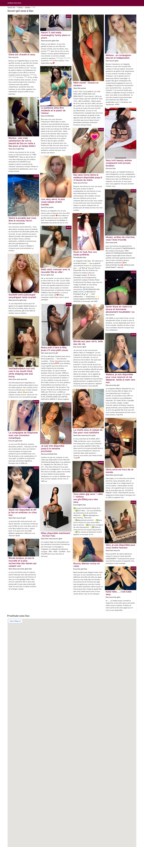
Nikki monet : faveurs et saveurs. (85, 84)
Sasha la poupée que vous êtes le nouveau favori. (22, 219)
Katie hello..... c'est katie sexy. (118, 593)
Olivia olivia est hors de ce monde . (119, 470)
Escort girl (11, 7)
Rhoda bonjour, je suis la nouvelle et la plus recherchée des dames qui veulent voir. (22, 562)
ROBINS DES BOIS (14, 3)
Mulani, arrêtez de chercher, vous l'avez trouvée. (120, 238)
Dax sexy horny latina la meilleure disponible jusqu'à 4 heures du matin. (87, 177)
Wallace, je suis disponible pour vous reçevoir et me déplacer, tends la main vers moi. (120, 378)
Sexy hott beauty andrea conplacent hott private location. (119, 163)
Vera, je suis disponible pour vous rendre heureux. (120, 546)
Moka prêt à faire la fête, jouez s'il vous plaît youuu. (55, 348)
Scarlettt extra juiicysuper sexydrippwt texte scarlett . (23, 296)
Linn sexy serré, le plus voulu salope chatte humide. (53, 202)
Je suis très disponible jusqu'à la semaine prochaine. (52, 448)
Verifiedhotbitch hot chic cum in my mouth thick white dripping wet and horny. (22, 372)
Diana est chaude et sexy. (22, 54)
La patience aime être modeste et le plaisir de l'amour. (53, 110)
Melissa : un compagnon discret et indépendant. (118, 56)
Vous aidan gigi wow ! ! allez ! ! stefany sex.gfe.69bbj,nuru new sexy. (88, 498)
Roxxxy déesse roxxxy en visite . (86, 564)
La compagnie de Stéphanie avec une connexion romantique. (23, 435)
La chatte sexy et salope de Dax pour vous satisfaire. (87, 431)
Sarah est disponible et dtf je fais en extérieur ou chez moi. (23, 512)
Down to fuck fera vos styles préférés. (85, 253)
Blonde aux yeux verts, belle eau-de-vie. (88, 342)
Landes (27, 7)
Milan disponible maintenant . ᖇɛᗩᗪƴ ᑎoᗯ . (55, 534)
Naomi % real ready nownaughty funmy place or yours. (55, 35)
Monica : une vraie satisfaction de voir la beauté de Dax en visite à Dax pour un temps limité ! (22, 142)
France (20, 7)
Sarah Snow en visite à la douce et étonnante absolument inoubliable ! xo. (120, 309)
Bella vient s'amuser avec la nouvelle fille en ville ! (55, 270)
